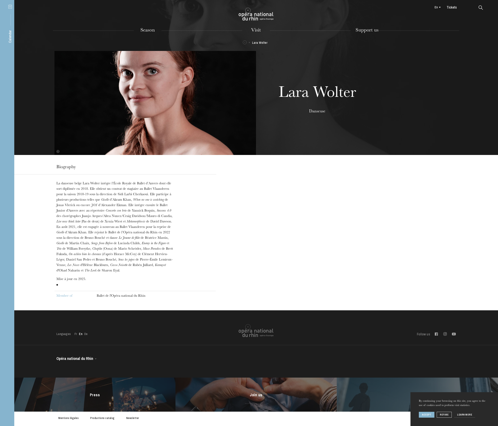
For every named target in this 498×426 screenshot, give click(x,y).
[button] (480, 8)
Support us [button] (367, 30)
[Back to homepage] (256, 14)
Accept (426, 414)
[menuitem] (436, 7)
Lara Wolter (260, 42)
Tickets (452, 7)
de (86, 334)
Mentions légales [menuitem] (68, 418)
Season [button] (147, 30)
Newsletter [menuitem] (132, 418)
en (436, 7)
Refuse (444, 414)
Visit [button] (256, 30)
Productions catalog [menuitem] (102, 418)
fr (76, 334)
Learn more (464, 414)
